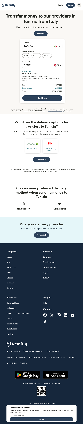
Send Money (48, 257)
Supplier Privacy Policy (16, 357)
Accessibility (12, 363)
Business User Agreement (33, 351)
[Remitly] (8, 5)
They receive (26, 61)
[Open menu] (79, 5)
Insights (10, 334)
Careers (10, 278)
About (9, 257)
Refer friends (12, 329)
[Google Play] (27, 375)
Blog (8, 262)
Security (72, 357)
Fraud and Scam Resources (18, 313)
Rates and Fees (13, 303)
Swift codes (11, 308)
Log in (60, 5)
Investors (10, 283)
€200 (26, 55)
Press (9, 272)
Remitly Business (49, 267)
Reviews (10, 288)
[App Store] (55, 375)
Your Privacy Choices (37, 357)
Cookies (23, 363)
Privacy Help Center (57, 357)
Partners (10, 318)
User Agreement (13, 351)
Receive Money (49, 262)
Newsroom (11, 267)
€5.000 (47, 55)
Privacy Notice (53, 351)
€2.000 (36, 55)
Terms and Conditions (56, 111)
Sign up (70, 5)
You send (25, 42)
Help (45, 303)
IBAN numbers (12, 324)
